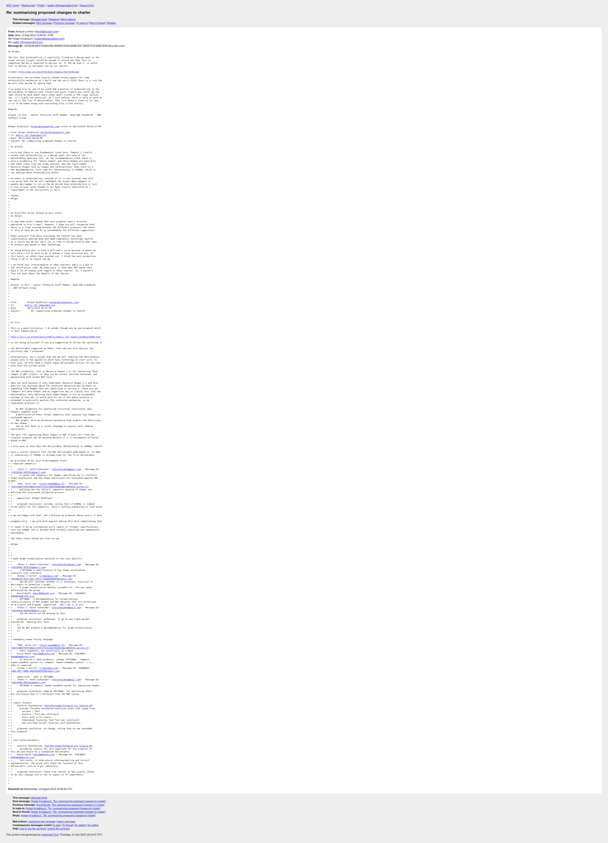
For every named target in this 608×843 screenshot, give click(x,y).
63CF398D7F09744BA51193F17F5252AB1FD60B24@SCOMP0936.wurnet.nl (50, 486)
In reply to (82, 23)
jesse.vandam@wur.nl (52, 483)
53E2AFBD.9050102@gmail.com (28, 472)
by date (57, 825)
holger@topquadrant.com (49, 38)
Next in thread (97, 23)
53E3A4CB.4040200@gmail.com (28, 610)
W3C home (12, 5)
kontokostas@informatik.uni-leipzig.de (68, 705)
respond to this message (42, 821)
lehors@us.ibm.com (46, 31)
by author (93, 825)
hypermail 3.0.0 (50, 834)
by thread (68, 825)
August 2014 (87, 5)
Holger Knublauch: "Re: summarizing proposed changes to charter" (68, 801)
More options (68, 19)
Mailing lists (28, 5)
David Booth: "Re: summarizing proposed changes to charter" (70, 805)
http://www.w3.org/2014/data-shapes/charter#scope (48, 72)
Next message (44, 23)
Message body (39, 19)
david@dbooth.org (44, 593)
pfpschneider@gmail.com (66, 469)
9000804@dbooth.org (22, 596)
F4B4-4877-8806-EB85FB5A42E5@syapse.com (35, 671)
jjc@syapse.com (49, 576)
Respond (54, 19)
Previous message (64, 23)
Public (41, 5)
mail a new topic (66, 821)
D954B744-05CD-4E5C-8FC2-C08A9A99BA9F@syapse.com (42, 579)
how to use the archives (32, 828)
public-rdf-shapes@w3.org (62, 5)
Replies (111, 23)
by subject (80, 825)
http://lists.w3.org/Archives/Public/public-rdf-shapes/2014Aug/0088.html (56, 337)
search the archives (59, 828)
